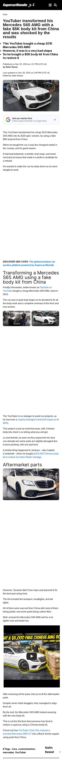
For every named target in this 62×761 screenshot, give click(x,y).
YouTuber (20, 752)
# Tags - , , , (19, 750)
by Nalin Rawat (10, 67)
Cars (5, 14)
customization (26, 749)
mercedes (8, 752)
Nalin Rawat (17, 75)
